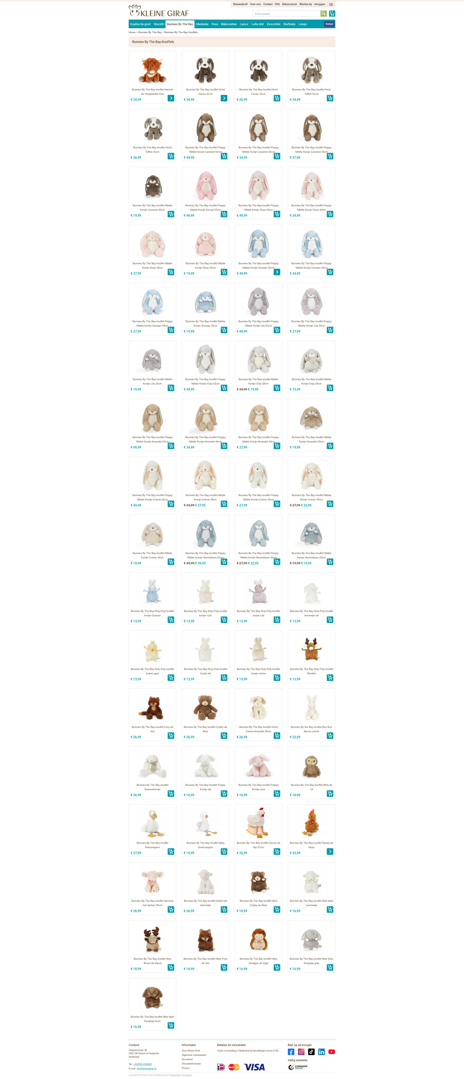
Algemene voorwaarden (194, 1055)
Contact (267, 4)
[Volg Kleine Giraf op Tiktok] (309, 1051)
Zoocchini (273, 24)
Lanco (244, 24)
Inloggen (319, 4)
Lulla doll (258, 24)
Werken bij (306, 4)
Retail (329, 24)
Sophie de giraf (140, 24)
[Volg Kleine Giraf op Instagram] (299, 1051)
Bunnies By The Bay (180, 24)
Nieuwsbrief (240, 4)
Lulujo (303, 24)
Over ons (255, 4)
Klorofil (159, 24)
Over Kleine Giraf (191, 1050)
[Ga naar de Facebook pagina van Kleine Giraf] (291, 1051)
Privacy (186, 1068)
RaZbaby (289, 24)
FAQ (277, 4)
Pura (215, 24)
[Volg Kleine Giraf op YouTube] (330, 1051)
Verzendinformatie (191, 1063)
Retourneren (289, 4)
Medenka (202, 24)
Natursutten (229, 24)
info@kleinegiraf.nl (146, 1068)
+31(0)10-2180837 (142, 1064)
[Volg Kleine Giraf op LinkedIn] (320, 1051)
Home (132, 32)
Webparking (175, 1075)
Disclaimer (187, 1059)
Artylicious (187, 1075)
